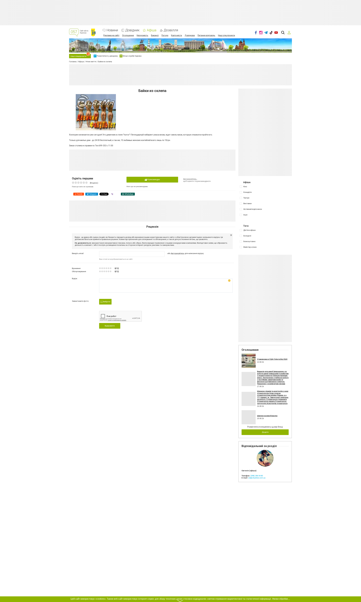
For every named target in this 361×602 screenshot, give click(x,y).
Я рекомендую (153, 179)
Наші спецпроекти (226, 35)
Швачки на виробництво (267, 416)
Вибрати (106, 302)
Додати (265, 432)
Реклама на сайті (111, 35)
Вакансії (155, 35)
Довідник (132, 30)
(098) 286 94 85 (256, 476)
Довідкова (190, 35)
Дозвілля (171, 30)
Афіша (151, 30)
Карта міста (176, 35)
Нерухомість (142, 35)
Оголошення (128, 35)
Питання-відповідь (206, 35)
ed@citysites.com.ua (256, 478)
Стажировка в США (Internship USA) (272, 359)
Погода (164, 35)
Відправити (110, 326)
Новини (112, 30)
